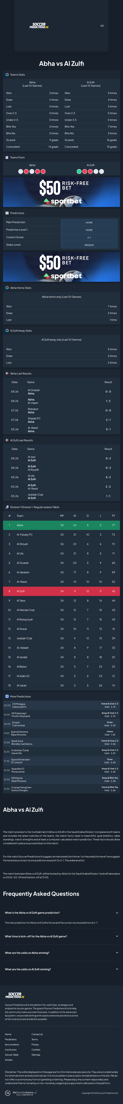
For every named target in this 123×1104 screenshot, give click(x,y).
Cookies (36, 1049)
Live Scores (10, 1049)
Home (8, 1034)
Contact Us (37, 1034)
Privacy (35, 1044)
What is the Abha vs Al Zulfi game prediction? (32, 912)
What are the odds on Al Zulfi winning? (28, 969)
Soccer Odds (11, 1054)
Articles (8, 1059)
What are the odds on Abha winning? (27, 952)
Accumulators (12, 1044)
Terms (35, 1039)
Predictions (10, 1039)
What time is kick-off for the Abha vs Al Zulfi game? (36, 936)
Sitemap (36, 1054)
